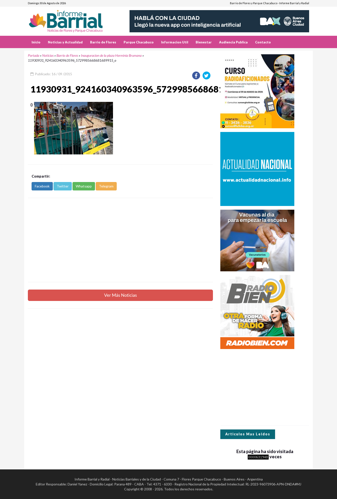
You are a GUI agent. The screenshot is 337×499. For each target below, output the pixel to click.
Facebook (42, 186)
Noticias (48, 55)
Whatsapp (84, 186)
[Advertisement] (120, 240)
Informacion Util (174, 42)
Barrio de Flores (103, 42)
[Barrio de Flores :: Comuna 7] (71, 19)
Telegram (106, 186)
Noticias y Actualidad (65, 42)
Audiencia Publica (233, 42)
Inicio (36, 42)
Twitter (63, 186)
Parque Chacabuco (139, 42)
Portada (33, 55)
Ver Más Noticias (120, 295)
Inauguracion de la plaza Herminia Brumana (111, 55)
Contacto (263, 42)
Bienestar (204, 42)
